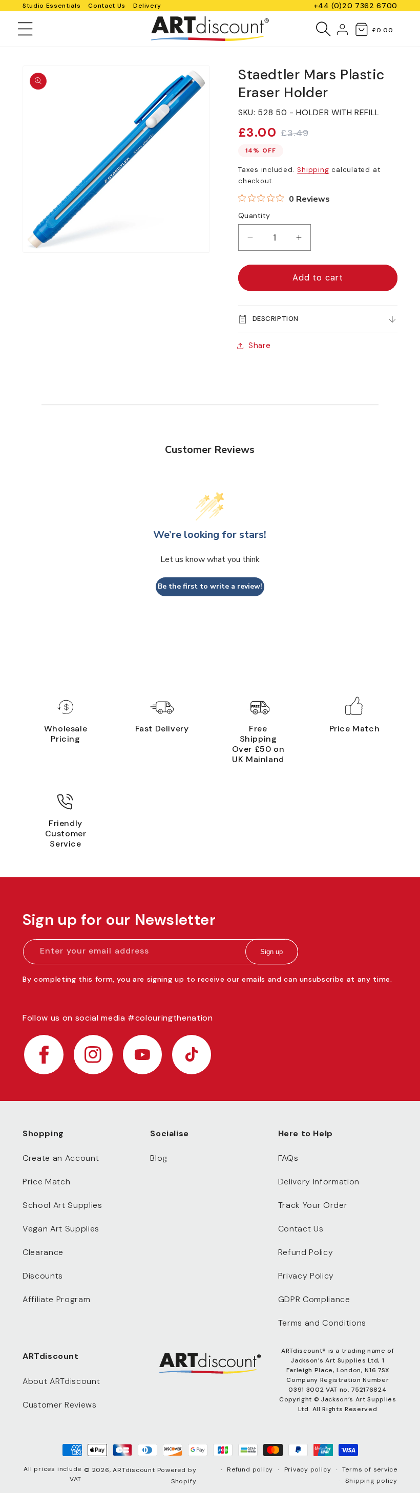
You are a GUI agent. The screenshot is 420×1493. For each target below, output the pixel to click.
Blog (158, 1158)
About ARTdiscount (61, 1381)
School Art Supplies (62, 1205)
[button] (25, 28)
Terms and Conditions (322, 1322)
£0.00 (382, 30)
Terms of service (369, 1469)
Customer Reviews (60, 1404)
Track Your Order (313, 1205)
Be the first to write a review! (210, 586)
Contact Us (106, 6)
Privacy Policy (306, 1275)
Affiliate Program (56, 1299)
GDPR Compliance (314, 1299)
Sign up (271, 952)
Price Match (46, 1181)
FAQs (288, 1158)
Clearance (43, 1252)
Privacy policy (307, 1469)
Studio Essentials (51, 6)
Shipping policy (371, 1481)
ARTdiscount (135, 1470)
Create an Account (61, 1158)
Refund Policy (305, 1252)
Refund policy (250, 1469)
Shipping (313, 169)
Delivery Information (319, 1181)
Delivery (147, 6)
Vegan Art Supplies (61, 1228)
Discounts (43, 1275)
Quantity (254, 215)
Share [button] (259, 345)
